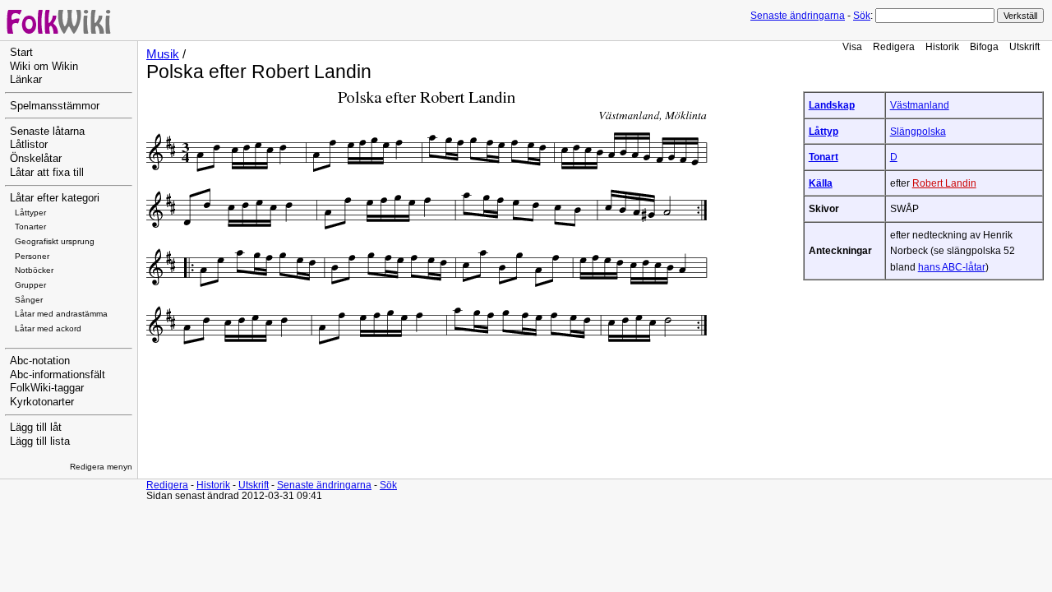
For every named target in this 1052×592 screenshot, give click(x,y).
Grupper (30, 284)
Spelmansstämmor (54, 106)
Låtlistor (29, 144)
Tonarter (30, 226)
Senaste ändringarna (797, 15)
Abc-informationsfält (57, 375)
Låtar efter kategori (54, 198)
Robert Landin (944, 183)
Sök (861, 15)
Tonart (823, 156)
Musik (162, 54)
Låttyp (823, 131)
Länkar (26, 80)
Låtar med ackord (48, 328)
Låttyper (30, 212)
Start (21, 52)
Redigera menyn (101, 466)
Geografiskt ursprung (55, 241)
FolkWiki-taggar (47, 388)
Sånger (29, 299)
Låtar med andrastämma (61, 313)
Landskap (832, 104)
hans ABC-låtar (951, 266)
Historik (942, 46)
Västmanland (919, 104)
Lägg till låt (36, 427)
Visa (852, 46)
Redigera (894, 46)
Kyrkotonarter (42, 402)
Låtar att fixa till (47, 172)
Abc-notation (40, 361)
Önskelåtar (36, 158)
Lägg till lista (40, 441)
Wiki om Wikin (44, 66)
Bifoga (984, 46)
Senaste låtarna (47, 131)
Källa (821, 183)
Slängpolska (918, 131)
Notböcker (34, 270)
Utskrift (1024, 46)
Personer (32, 256)
